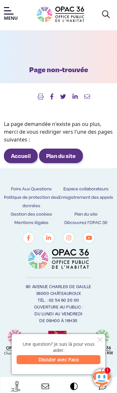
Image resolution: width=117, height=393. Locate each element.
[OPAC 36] (60, 14)
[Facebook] (28, 238)
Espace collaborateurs (86, 188)
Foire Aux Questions (31, 188)
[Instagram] (69, 238)
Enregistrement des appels (85, 197)
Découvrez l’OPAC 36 (85, 222)
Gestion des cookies (31, 214)
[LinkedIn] (49, 238)
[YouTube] (89, 238)
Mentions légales (31, 222)
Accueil (21, 155)
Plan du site (61, 155)
